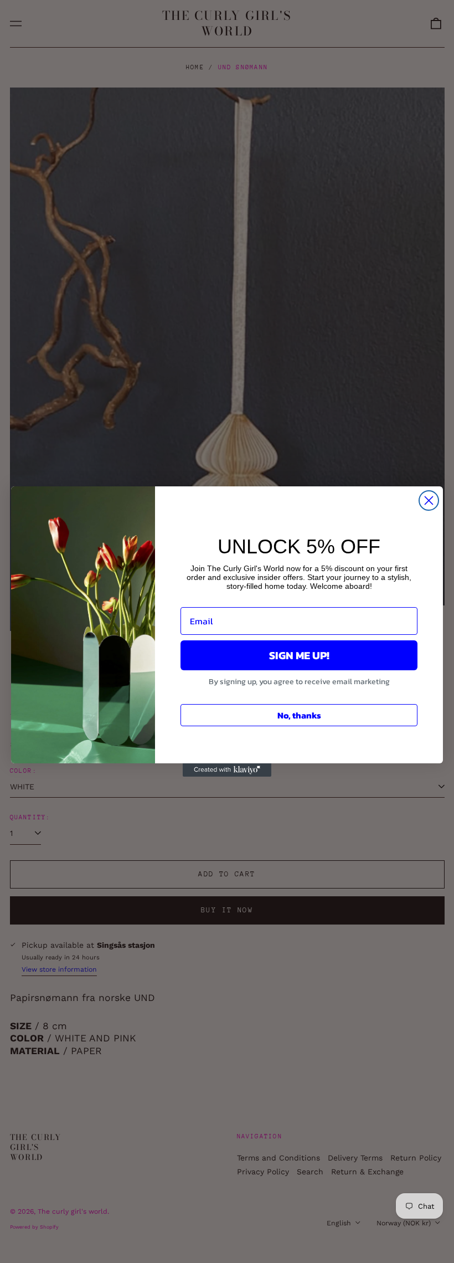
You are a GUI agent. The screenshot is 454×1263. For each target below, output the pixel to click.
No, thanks (299, 715)
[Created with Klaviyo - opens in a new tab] (227, 770)
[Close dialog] (428, 500)
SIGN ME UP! (299, 655)
